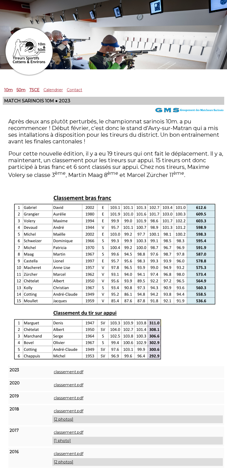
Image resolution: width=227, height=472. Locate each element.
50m (21, 89)
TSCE (34, 89)
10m (8, 89)
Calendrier (53, 89)
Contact (74, 89)
